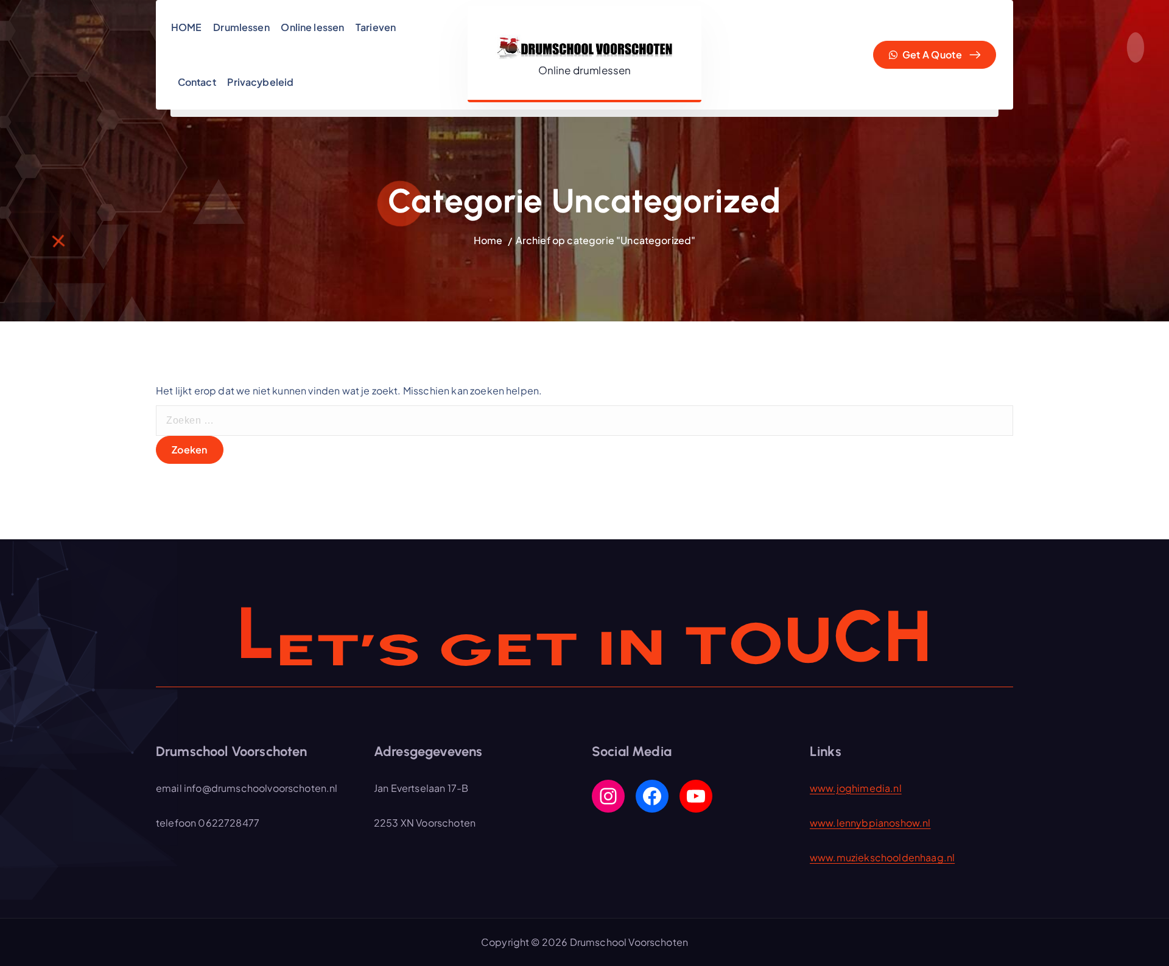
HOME (186, 27)
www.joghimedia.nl (856, 788)
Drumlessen (241, 27)
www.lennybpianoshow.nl (870, 822)
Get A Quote (931, 54)
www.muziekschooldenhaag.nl (882, 857)
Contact (197, 81)
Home (488, 240)
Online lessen (312, 27)
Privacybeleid (260, 81)
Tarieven (376, 27)
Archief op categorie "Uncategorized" (606, 240)
